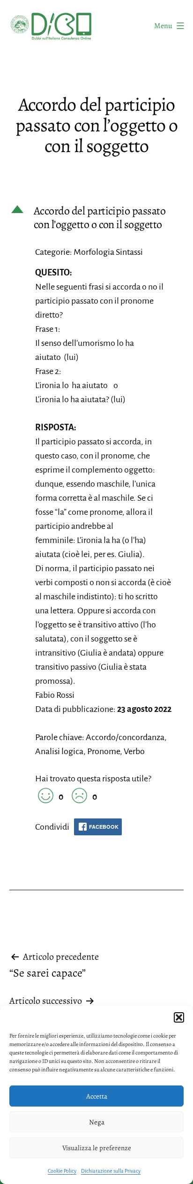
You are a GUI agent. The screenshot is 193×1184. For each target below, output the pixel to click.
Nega (96, 1122)
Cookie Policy (62, 1171)
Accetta (96, 1096)
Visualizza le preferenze (96, 1148)
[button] (179, 1017)
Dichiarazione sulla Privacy (111, 1171)
